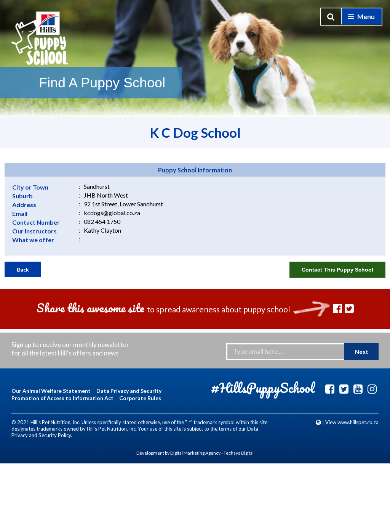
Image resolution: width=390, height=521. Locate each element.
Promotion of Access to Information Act (62, 398)
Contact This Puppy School (337, 270)
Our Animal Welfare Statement (51, 391)
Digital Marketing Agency (195, 453)
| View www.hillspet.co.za (350, 422)
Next (361, 351)
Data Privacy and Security (128, 391)
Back (23, 269)
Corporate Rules (140, 398)
